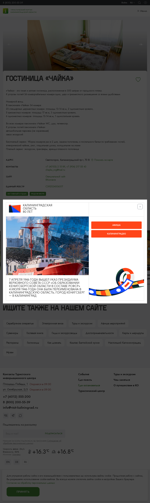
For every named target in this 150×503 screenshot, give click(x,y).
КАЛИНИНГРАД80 (116, 233)
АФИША (116, 225)
